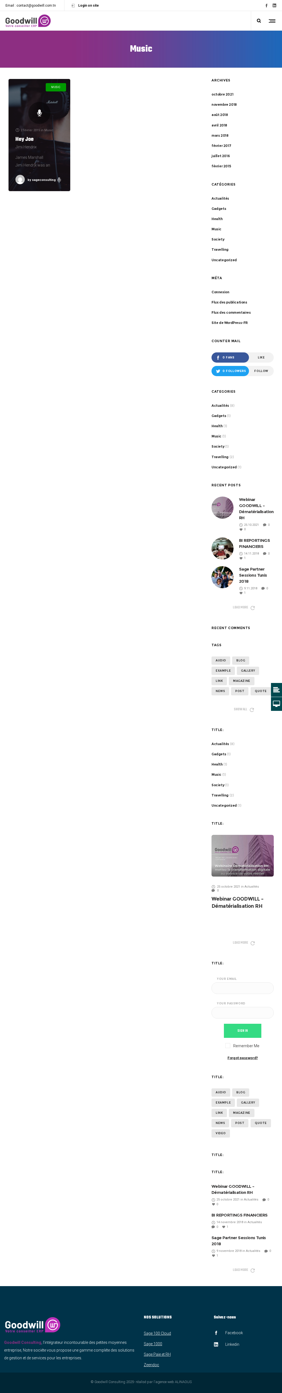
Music (216, 229)
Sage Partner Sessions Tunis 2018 (253, 575)
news (220, 691)
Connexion (220, 292)
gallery (248, 670)
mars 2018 (220, 135)
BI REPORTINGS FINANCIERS (240, 1215)
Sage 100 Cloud (157, 1333)
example (223, 670)
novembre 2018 (224, 104)
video (221, 1133)
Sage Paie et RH (157, 1354)
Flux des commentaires (231, 312)
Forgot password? (242, 1058)
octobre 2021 (222, 94)
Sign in (242, 1031)
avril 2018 (219, 125)
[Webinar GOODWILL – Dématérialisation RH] (243, 856)
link (219, 681)
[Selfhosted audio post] (39, 113)
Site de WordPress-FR (230, 323)
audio (221, 660)
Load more (240, 607)
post (239, 691)
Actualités (220, 198)
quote (261, 691)
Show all (240, 709)
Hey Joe (24, 139)
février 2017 (221, 146)
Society (218, 239)
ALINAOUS (183, 1382)
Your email (227, 979)
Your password (231, 1003)
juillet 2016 (221, 156)
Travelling (220, 249)
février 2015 (221, 166)
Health (217, 219)
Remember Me (245, 1046)
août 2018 (220, 115)
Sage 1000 (153, 1344)
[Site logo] (28, 20)
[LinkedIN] (274, 5)
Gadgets (219, 209)
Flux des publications (229, 302)
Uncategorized (224, 260)
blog (240, 660)
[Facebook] (266, 5)
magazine (241, 681)
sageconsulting (42, 180)
